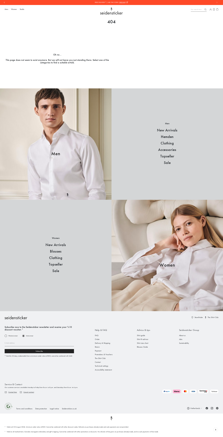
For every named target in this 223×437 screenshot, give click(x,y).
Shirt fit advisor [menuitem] (142, 339)
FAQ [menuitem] (96, 335)
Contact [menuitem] (98, 362)
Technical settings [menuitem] (101, 366)
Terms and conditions (24, 409)
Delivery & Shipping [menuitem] (102, 343)
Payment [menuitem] (98, 351)
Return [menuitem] (97, 347)
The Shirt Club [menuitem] (100, 358)
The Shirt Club (213, 317)
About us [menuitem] (182, 335)
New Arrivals (167, 130)
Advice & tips (143, 330)
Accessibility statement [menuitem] (103, 370)
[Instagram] (212, 408)
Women (167, 265)
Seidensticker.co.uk (69, 409)
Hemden (167, 136)
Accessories (167, 149)
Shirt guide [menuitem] (141, 335)
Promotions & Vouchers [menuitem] (104, 354)
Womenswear (13, 336)
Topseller (167, 156)
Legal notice (54, 409)
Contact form (12, 392)
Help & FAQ (101, 330)
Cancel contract (28, 392)
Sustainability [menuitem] (184, 343)
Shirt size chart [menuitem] (142, 343)
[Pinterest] (217, 408)
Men (55, 153)
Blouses (55, 251)
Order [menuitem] (97, 339)
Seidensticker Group (189, 330)
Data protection (41, 409)
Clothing (167, 143)
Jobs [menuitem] (180, 339)
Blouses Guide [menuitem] (142, 347)
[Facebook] (207, 408)
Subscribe (39, 351)
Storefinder (199, 317)
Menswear (29, 336)
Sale (167, 162)
